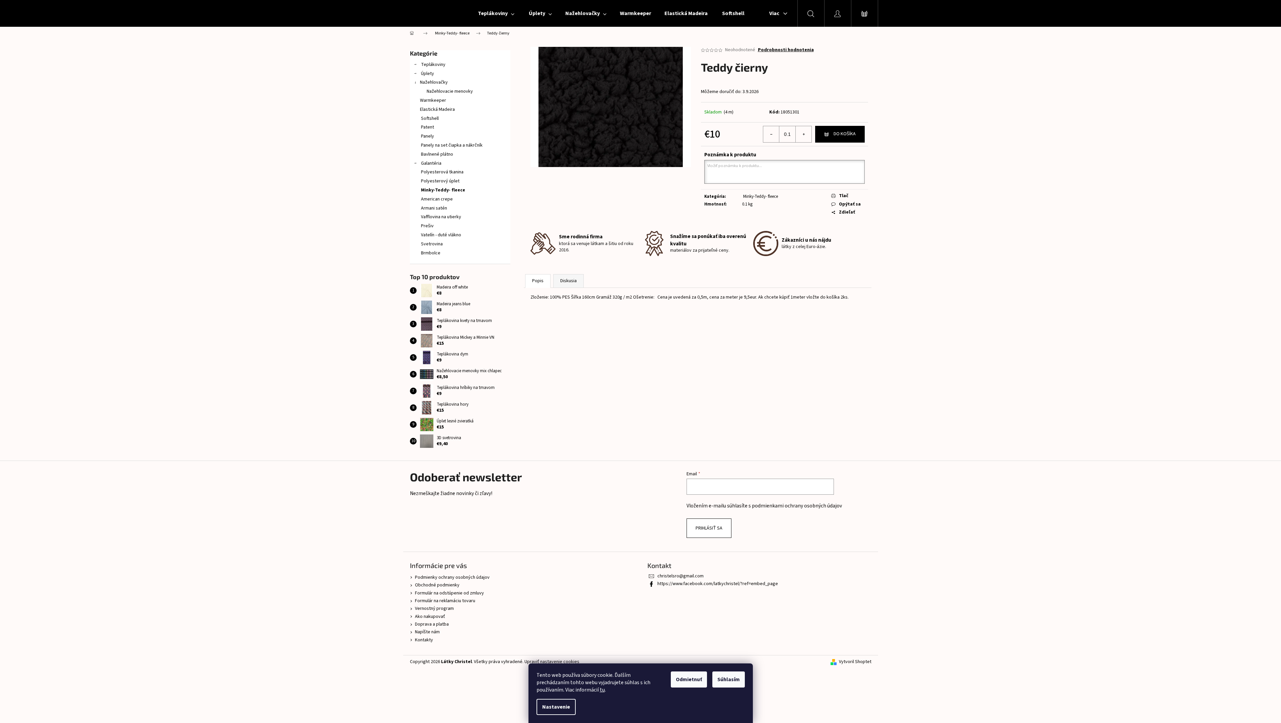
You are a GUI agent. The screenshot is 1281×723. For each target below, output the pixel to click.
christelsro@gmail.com (680, 576)
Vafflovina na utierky (440, 217)
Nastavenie (556, 707)
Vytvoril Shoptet (855, 662)
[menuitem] (495, 13)
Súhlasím (728, 679)
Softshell (429, 118)
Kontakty (424, 640)
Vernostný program (434, 608)
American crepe (436, 199)
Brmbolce (430, 253)
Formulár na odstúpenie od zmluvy (449, 593)
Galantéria (430, 163)
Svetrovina (431, 244)
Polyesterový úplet (439, 181)
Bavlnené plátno (436, 154)
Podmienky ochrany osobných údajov (452, 577)
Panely (427, 136)
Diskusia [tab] (568, 280)
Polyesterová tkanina (442, 172)
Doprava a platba (432, 624)
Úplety (427, 73)
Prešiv (427, 226)
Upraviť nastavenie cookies (551, 661)
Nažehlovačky (434, 82)
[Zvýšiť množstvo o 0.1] (803, 134)
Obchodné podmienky (437, 585)
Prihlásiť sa (709, 528)
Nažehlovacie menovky (450, 91)
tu (602, 690)
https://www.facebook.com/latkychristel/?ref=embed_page (717, 583)
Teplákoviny (432, 64)
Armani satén (433, 208)
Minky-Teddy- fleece (442, 190)
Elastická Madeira (437, 109)
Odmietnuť (689, 679)
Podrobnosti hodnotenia (786, 50)
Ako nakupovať (430, 616)
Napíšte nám (427, 632)
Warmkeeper (433, 100)
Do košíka (845, 134)
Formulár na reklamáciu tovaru (445, 600)
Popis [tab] (538, 280)
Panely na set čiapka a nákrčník (451, 145)
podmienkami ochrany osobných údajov (797, 505)
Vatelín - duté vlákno (440, 235)
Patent (427, 127)
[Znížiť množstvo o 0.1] (771, 134)
